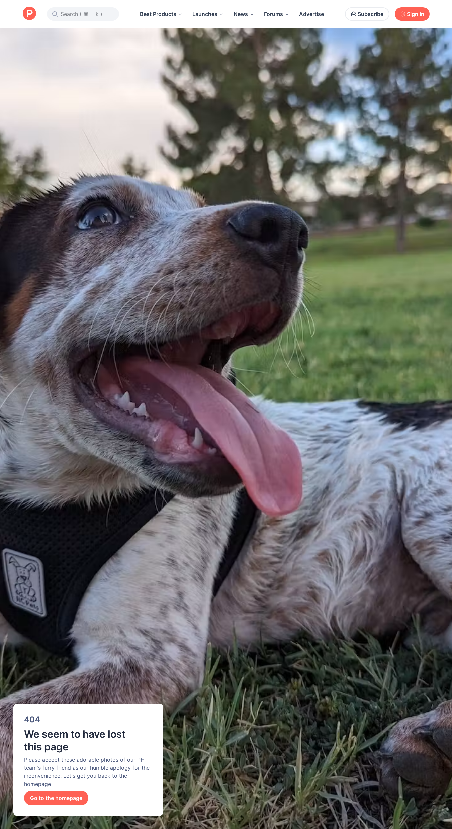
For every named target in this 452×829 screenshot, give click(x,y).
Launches (204, 14)
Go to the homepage (56, 798)
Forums (273, 14)
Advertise (311, 14)
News (241, 14)
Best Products (158, 14)
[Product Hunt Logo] (29, 14)
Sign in (415, 14)
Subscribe (370, 14)
